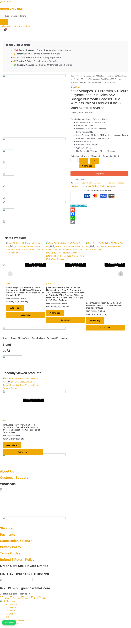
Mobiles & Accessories (86, 76)
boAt (78, 87)
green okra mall (7, 1)
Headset (121, 183)
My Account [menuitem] (11, 607)
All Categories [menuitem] (12, 604)
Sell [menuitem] (7, 617)
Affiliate (24, 26)
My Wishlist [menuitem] (11, 614)
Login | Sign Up (13, 26)
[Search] (4, 22)
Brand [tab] (5, 338)
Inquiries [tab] (64, 338)
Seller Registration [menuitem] (17, 620)
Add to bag (87, 166)
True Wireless (93, 186)
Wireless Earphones (108, 186)
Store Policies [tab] (38, 338)
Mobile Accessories (105, 76)
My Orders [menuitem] (10, 611)
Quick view (26, 315)
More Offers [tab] (23, 338)
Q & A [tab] (13, 338)
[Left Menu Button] (7, 601)
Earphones (102, 183)
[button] (31, 26)
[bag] (5, 30)
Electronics (112, 183)
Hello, (3, 26)
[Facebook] (99, 214)
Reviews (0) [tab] (52, 338)
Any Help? (9, 622)
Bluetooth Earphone (88, 183)
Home (72, 76)
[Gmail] (99, 209)
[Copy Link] (99, 222)
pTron (48, 283)
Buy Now (99, 173)
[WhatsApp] (99, 218)
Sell (29, 26)
